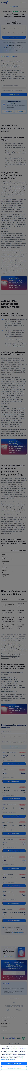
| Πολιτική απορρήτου (10, 1059)
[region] (14, 1058)
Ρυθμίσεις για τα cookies (14, 1068)
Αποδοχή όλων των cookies (14, 1063)
